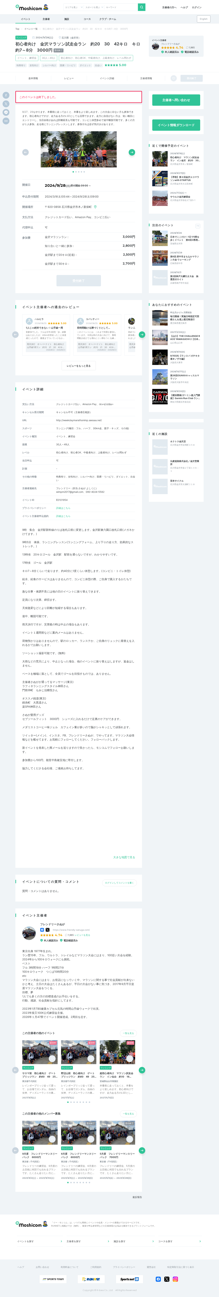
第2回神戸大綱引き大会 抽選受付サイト (184, 278)
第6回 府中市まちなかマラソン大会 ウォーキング (184, 258)
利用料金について (70, 1267)
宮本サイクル (177, 480)
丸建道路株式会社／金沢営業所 (184, 463)
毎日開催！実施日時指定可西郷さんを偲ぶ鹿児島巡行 (184, 318)
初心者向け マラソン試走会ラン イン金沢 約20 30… (185, 159)
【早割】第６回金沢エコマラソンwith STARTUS (184, 178)
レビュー (69, 78)
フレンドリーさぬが (170, 44)
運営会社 (151, 1267)
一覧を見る (128, 1033)
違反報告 (137, 1197)
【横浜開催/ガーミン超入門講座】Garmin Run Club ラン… (185, 397)
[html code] (6, 121)
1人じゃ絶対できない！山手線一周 (44, 327)
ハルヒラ (39, 319)
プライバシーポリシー (124, 1267)
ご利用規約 (95, 1267)
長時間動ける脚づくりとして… (93, 327)
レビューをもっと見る (79, 365)
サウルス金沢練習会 (180, 196)
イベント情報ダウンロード (176, 125)
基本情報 (33, 78)
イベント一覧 (31, 28)
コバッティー (92, 319)
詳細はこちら (63, 507)
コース (87, 18)
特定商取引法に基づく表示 (180, 1267)
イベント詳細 (107, 78)
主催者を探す (74, 1241)
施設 (66, 18)
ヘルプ (184, 7)
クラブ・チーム (107, 18)
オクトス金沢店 (178, 441)
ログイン (197, 7)
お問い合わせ (42, 1267)
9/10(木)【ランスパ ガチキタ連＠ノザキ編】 (185, 357)
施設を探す (120, 1241)
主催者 (46, 18)
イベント (25, 18)
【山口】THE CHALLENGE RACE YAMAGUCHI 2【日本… (185, 337)
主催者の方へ (169, 7)
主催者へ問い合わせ (176, 100)
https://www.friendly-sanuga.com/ (71, 929)
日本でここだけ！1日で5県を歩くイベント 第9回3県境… (184, 238)
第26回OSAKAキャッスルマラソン (184, 377)
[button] (73, 172)
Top (17, 28)
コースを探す (165, 1241)
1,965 (192, 47)
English (204, 18)
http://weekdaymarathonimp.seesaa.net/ (79, 420)
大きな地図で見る (124, 857)
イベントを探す (25, 1241)
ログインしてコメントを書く (119, 882)
